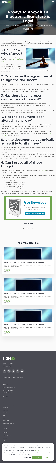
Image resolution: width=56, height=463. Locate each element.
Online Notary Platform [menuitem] (8, 390)
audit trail (43, 170)
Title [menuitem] (4, 400)
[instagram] (18, 371)
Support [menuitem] (5, 438)
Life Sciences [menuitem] (6, 407)
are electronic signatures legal (13, 25)
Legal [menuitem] (4, 415)
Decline (47, 457)
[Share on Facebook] (32, 228)
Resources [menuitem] (5, 432)
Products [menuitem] (5, 384)
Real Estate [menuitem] (5, 410)
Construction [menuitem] (6, 420)
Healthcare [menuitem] (5, 418)
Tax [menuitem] (3, 402)
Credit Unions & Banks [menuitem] (8, 405)
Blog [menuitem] (4, 440)
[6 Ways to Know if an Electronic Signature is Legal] (28, 253)
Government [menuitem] (6, 426)
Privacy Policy (37, 450)
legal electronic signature (30, 25)
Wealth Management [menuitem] (8, 413)
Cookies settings (27, 457)
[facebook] (4, 371)
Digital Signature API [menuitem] (8, 393)
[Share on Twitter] (23, 228)
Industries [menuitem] (5, 396)
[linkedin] (9, 371)
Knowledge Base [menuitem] (7, 435)
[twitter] (13, 371)
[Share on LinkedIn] (28, 228)
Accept (37, 457)
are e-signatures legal (43, 25)
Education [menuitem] (5, 428)
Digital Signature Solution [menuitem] (9, 387)
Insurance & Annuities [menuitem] (8, 423)
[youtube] (22, 371)
